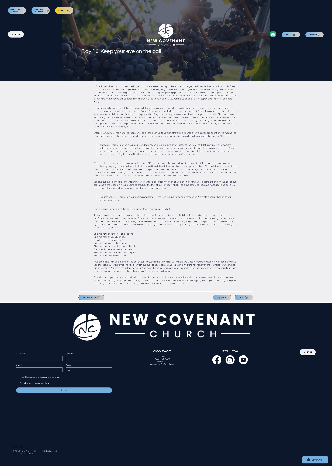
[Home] (273, 34)
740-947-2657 (162, 361)
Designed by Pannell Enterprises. (26, 454)
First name (21, 353)
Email (19, 365)
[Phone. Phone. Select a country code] (69, 369)
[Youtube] (243, 359)
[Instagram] (230, 359)
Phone (68, 365)
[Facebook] (216, 359)
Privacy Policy (18, 447)
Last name (70, 353)
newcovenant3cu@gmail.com (162, 364)
